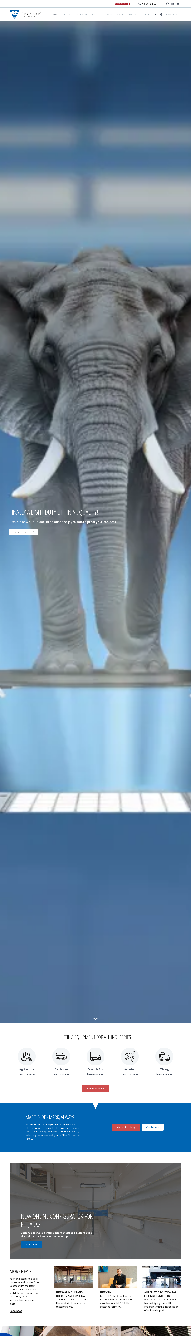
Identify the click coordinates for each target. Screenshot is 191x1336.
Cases (120, 14)
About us (97, 14)
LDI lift (146, 14)
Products (67, 14)
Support (82, 14)
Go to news (16, 1310)
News (110, 14)
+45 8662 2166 (149, 3)
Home (54, 14)
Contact (133, 14)
